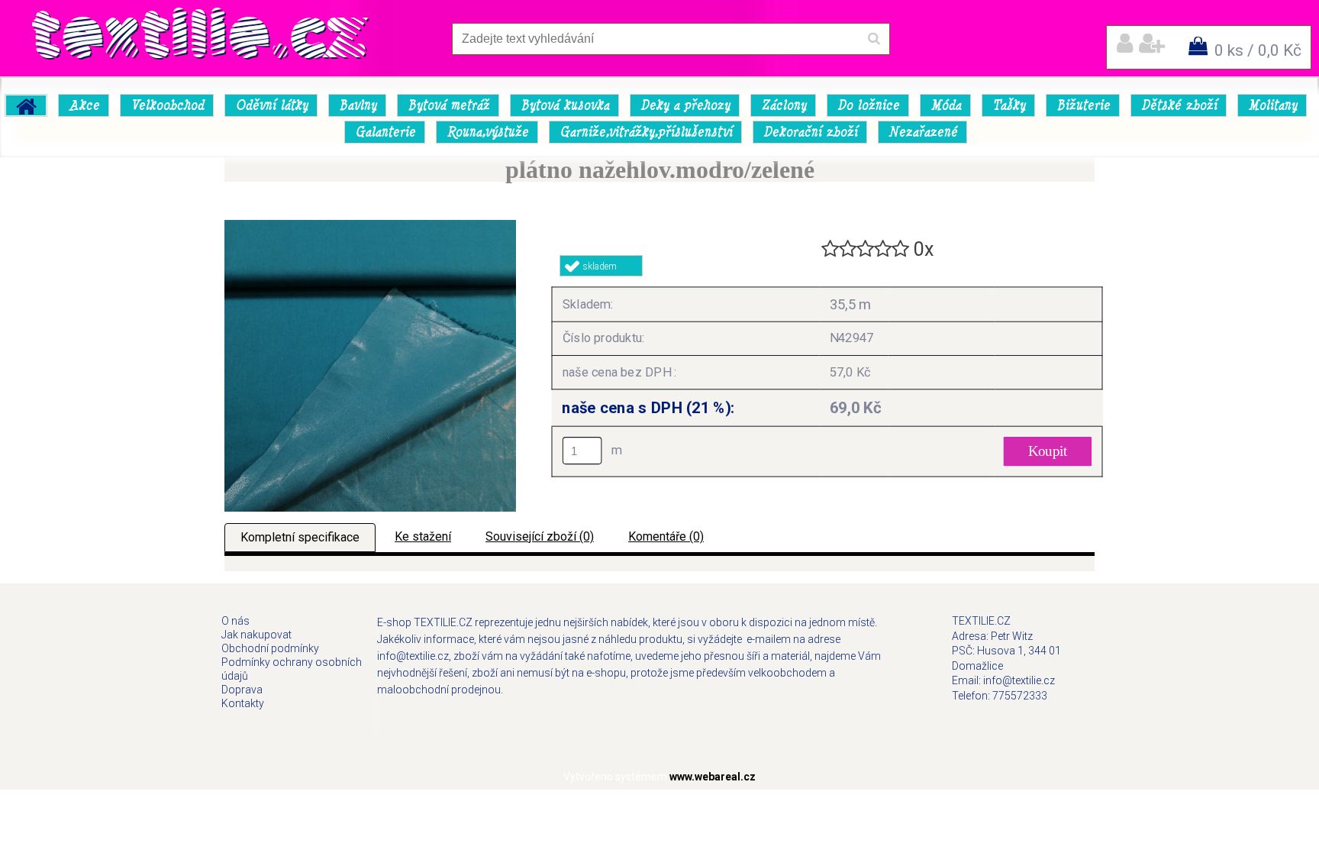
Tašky (1008, 105)
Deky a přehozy (685, 105)
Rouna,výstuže (487, 132)
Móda (945, 105)
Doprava (242, 689)
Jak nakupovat (256, 634)
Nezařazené (922, 132)
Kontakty (242, 703)
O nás (235, 621)
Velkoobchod (167, 105)
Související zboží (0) (539, 536)
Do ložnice (868, 105)
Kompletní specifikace (300, 537)
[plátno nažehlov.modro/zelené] (370, 225)
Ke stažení (423, 536)
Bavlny (357, 105)
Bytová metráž (448, 105)
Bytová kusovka (565, 105)
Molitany (1272, 105)
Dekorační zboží (810, 132)
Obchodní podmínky (270, 648)
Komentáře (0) (666, 536)
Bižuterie (1083, 105)
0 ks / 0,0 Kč (1257, 50)
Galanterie (385, 132)
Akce (84, 105)
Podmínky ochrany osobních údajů (291, 669)
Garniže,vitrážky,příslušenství (646, 132)
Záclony (783, 105)
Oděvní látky (271, 105)
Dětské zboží (1179, 105)
